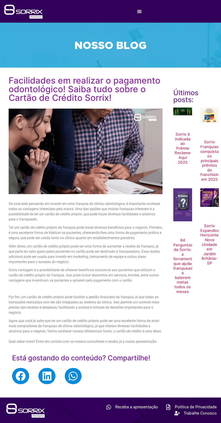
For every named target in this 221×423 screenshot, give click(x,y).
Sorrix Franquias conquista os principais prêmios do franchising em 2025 (210, 161)
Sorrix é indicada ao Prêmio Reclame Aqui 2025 (183, 148)
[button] (139, 11)
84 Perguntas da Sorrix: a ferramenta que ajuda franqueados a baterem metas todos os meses (185, 266)
